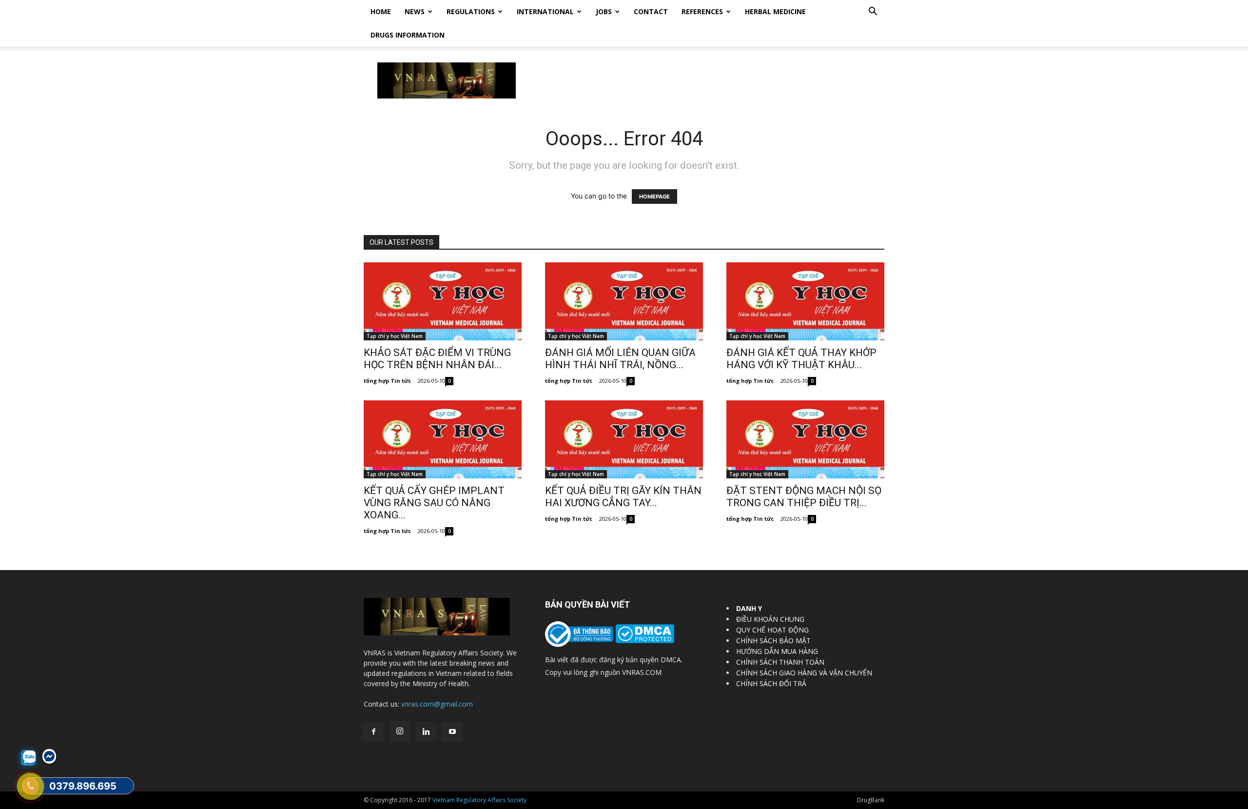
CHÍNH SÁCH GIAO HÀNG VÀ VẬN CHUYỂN (804, 672)
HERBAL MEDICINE (775, 11)
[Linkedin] (426, 732)
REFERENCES (702, 11)
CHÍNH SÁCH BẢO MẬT (773, 640)
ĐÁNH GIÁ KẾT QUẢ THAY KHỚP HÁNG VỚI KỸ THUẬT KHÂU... (801, 359)
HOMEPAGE (654, 196)
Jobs (604, 11)
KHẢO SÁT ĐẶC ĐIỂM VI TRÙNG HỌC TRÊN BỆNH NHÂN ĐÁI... (437, 359)
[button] (872, 12)
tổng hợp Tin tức (387, 380)
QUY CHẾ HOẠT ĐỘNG (772, 629)
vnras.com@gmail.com (437, 704)
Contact (651, 11)
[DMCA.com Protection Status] (643, 640)
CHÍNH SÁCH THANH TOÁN (780, 662)
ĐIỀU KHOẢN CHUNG (770, 619)
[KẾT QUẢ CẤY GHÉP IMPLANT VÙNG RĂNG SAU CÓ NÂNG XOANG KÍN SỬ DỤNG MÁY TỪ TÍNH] (443, 439)
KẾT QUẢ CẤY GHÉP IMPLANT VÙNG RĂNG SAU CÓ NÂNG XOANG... (434, 503)
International (545, 11)
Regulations (471, 11)
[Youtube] (452, 732)
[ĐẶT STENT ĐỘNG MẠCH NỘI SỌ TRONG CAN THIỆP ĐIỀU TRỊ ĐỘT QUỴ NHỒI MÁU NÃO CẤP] (805, 439)
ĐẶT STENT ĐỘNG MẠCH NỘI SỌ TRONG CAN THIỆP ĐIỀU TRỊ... (803, 497)
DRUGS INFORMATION (407, 34)
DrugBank (870, 800)
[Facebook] (373, 732)
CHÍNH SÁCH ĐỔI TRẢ (771, 683)
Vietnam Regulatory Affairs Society (479, 800)
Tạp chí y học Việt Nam (395, 336)
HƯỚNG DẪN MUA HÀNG (777, 651)
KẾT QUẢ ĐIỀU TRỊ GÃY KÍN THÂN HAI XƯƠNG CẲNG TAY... (623, 497)
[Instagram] (400, 731)
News (415, 11)
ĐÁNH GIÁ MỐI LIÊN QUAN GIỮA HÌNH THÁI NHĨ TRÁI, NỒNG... (620, 359)
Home (380, 11)
